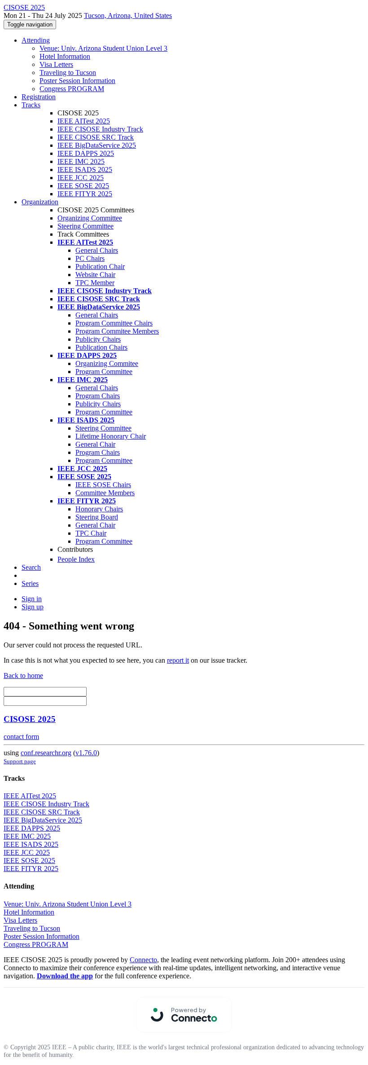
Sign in (32, 599)
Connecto (143, 960)
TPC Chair (90, 533)
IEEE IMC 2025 (81, 161)
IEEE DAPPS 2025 (85, 153)
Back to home (23, 675)
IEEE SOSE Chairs (103, 484)
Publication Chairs (101, 347)
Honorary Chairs (99, 509)
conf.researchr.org (46, 753)
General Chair (95, 444)
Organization (40, 202)
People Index (76, 559)
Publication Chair (100, 266)
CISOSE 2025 (30, 719)
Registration (39, 97)
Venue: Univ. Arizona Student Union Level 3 (103, 48)
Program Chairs (97, 396)
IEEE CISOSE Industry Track (100, 129)
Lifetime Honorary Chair (110, 436)
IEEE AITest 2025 (83, 121)
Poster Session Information (77, 80)
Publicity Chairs (98, 339)
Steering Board (96, 517)
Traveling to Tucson (67, 72)
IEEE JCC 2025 (80, 177)
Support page (20, 761)
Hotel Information (64, 56)
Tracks (31, 105)
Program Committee (103, 371)
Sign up (33, 607)
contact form (21, 736)
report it (178, 660)
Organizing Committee (89, 218)
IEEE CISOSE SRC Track (95, 137)
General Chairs (96, 250)
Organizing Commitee (106, 363)
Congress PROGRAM (71, 88)
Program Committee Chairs (114, 323)
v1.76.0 (86, 753)
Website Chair (95, 274)
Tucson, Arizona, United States (128, 15)
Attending (36, 40)
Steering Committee (85, 226)
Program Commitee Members (117, 331)
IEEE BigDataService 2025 (96, 145)
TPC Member (94, 282)
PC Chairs (90, 258)
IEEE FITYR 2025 (84, 194)
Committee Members (105, 493)
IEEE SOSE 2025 (83, 185)
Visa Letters (56, 64)
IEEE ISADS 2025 (84, 169)
